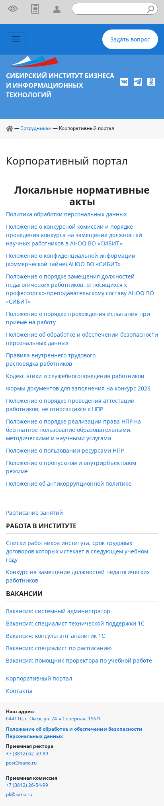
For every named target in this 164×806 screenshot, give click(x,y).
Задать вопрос (130, 39)
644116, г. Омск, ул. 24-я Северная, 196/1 (53, 718)
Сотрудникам (36, 128)
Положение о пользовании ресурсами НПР (65, 450)
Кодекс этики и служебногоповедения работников (75, 376)
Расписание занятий (34, 512)
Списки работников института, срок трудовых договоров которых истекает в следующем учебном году (77, 551)
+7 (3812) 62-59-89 (27, 753)
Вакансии (24, 593)
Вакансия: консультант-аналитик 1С (55, 635)
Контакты (19, 690)
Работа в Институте (41, 526)
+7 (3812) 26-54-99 (27, 785)
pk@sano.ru (19, 794)
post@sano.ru (21, 762)
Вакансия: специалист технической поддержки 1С (75, 623)
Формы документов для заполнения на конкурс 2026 (78, 388)
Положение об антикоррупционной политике (68, 483)
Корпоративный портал (39, 678)
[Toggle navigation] (15, 39)
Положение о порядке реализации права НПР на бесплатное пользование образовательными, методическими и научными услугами (73, 430)
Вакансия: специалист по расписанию (59, 648)
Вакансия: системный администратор (58, 611)
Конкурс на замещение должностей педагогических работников (78, 576)
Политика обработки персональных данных (66, 214)
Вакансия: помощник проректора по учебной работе (79, 660)
